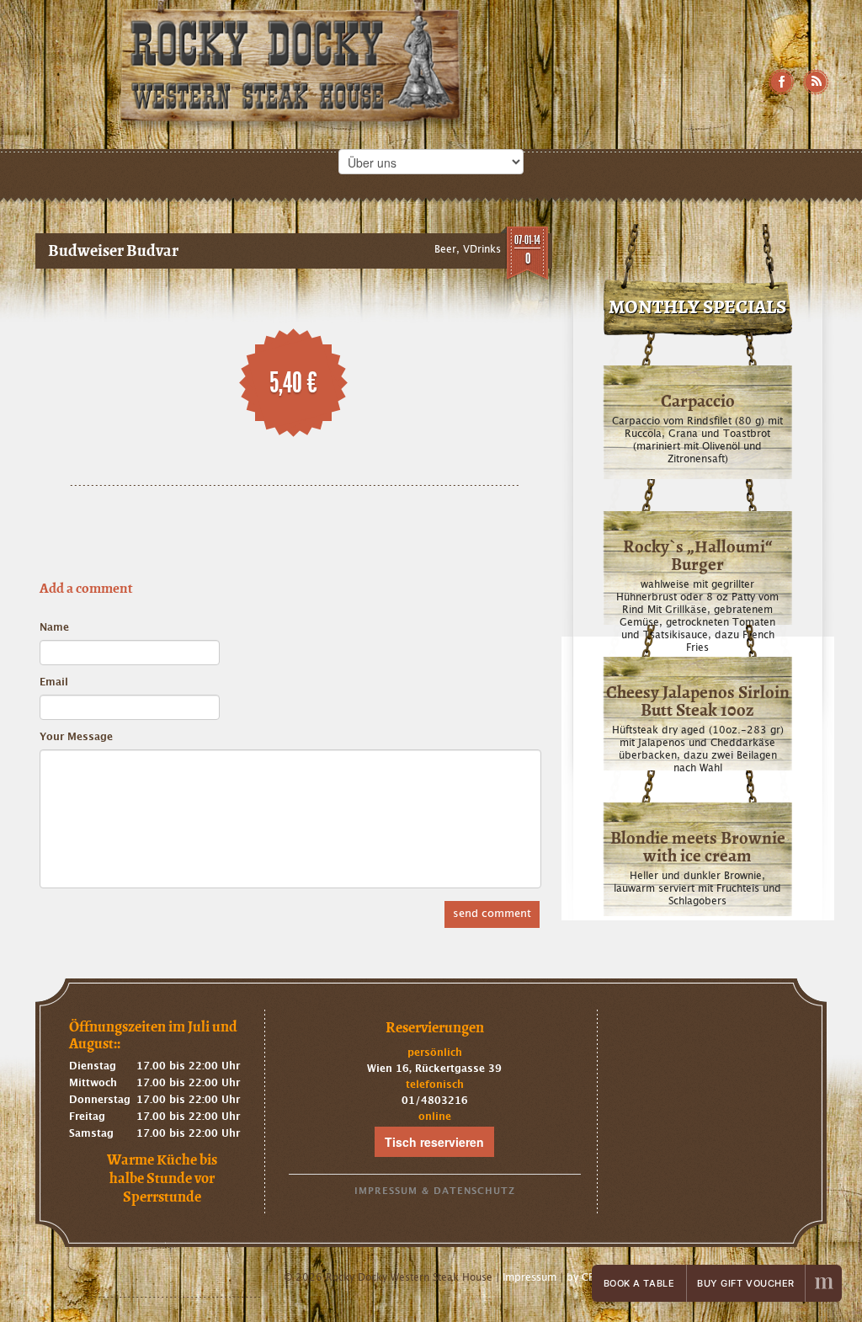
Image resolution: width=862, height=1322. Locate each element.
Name (54, 627)
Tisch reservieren (434, 1141)
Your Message (76, 737)
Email (54, 682)
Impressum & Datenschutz (434, 1191)
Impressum (529, 1277)
